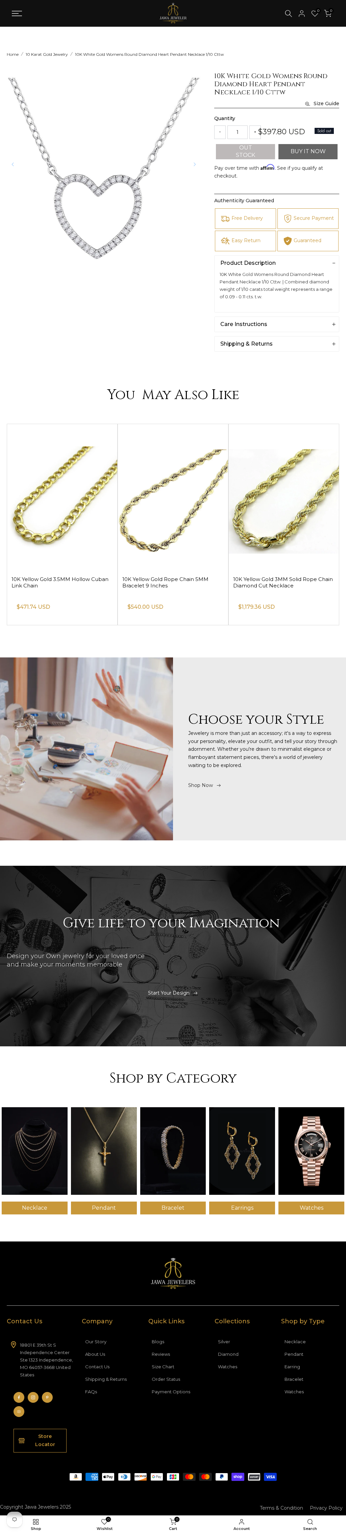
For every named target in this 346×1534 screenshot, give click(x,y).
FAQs (91, 1391)
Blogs (158, 1341)
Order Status (166, 1379)
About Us (95, 1354)
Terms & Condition (281, 1508)
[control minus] (220, 132)
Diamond (228, 1354)
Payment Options (171, 1391)
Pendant (294, 1354)
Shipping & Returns (106, 1379)
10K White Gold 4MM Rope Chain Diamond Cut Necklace (54, 582)
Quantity (224, 118)
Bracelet (294, 1379)
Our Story (95, 1341)
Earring (292, 1366)
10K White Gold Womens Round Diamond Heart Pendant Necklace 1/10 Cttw (149, 54)
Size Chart (163, 1366)
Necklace (295, 1341)
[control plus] (255, 132)
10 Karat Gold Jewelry (47, 54)
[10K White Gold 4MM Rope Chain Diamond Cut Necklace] (62, 497)
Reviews (161, 1354)
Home (13, 54)
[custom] (19, 1397)
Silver (224, 1341)
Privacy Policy (326, 1508)
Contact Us (97, 1366)
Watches (227, 1366)
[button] (194, 164)
